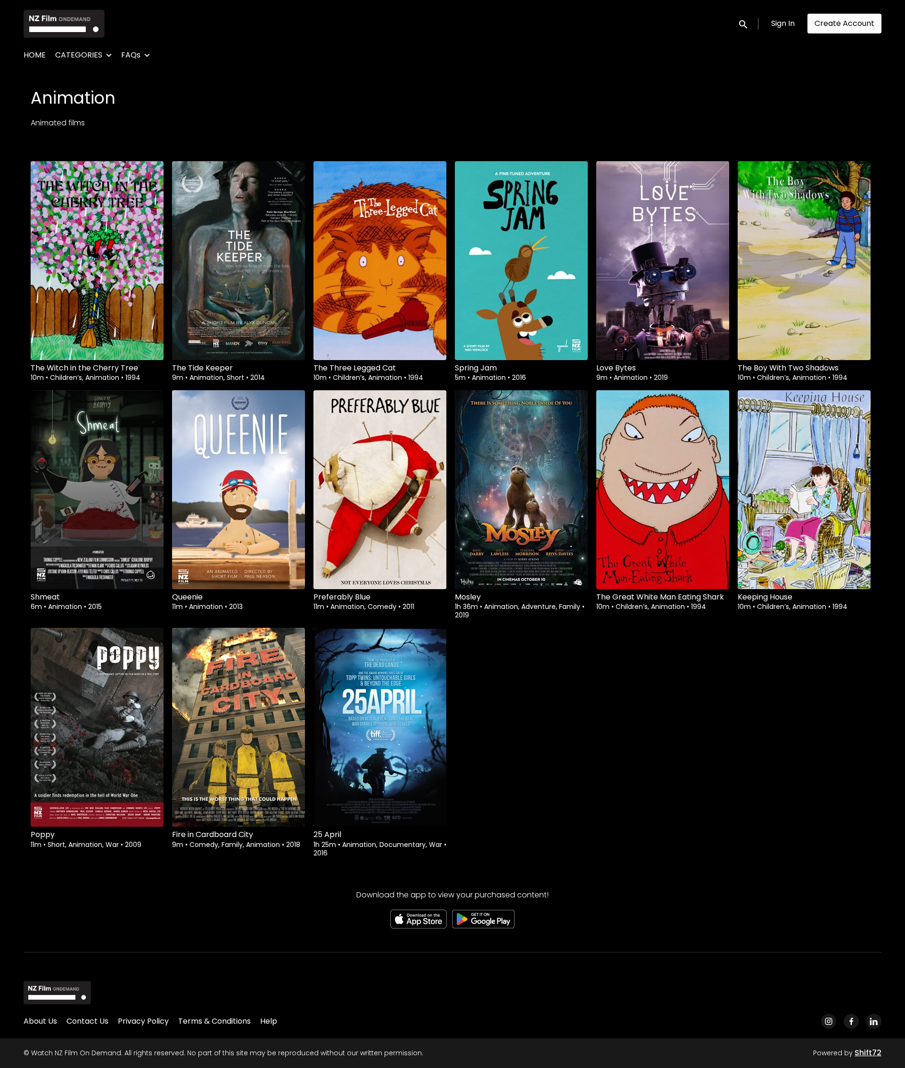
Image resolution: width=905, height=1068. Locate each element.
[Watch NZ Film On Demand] (57, 992)
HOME (35, 54)
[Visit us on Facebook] (851, 1021)
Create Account (844, 23)
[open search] (743, 23)
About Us (40, 1021)
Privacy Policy (143, 1021)
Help (268, 1021)
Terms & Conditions (214, 1021)
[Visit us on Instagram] (828, 1021)
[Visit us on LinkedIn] (873, 1021)
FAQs (130, 54)
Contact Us (87, 1021)
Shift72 (868, 1052)
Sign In (783, 23)
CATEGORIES (78, 54)
